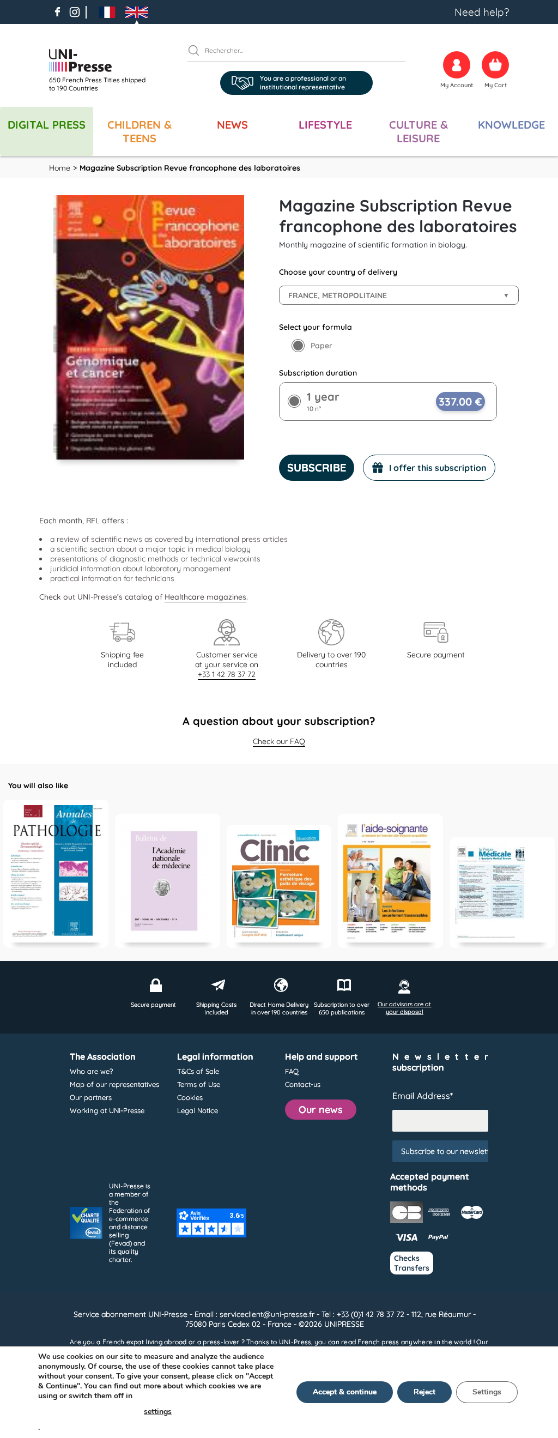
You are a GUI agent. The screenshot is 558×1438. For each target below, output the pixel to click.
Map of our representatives (114, 1084)
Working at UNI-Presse (107, 1110)
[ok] (198, 50)
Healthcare (184, 597)
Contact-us (302, 1084)
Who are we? (91, 1071)
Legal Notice (197, 1110)
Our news (321, 1109)
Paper (321, 346)
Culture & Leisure (418, 131)
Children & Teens (139, 131)
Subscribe (316, 467)
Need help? (481, 12)
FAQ (292, 1071)
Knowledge (511, 124)
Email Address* (422, 1095)
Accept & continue (345, 1392)
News (232, 124)
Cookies (190, 1097)
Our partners (91, 1097)
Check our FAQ (279, 741)
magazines (225, 597)
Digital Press (47, 124)
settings (158, 1411)
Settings (486, 1392)
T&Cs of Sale (198, 1071)
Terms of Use (198, 1084)
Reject (424, 1392)
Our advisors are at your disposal (404, 1008)
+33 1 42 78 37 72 (227, 674)
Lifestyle (325, 124)
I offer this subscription (438, 467)
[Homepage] (101, 60)
